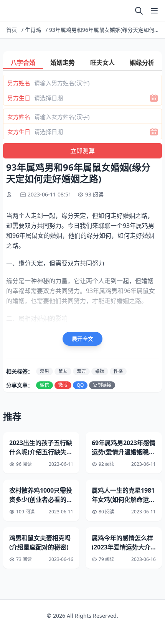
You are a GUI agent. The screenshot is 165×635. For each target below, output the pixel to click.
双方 (81, 371)
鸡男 (44, 371)
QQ (80, 385)
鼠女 (63, 371)
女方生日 (18, 131)
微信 (44, 385)
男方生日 (18, 98)
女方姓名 (18, 116)
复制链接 (102, 385)
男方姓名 (18, 83)
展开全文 (82, 338)
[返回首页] (7, 11)
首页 (11, 29)
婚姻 (99, 371)
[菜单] (154, 10)
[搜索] (139, 10)
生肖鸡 (33, 29)
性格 (118, 371)
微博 (63, 385)
